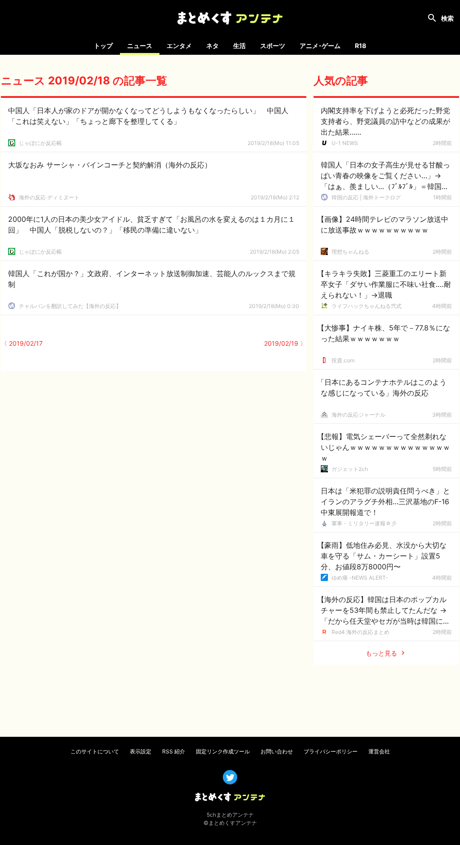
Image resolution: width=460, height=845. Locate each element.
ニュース (139, 45)
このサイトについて (95, 751)
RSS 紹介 (173, 751)
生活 (239, 45)
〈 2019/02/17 (22, 343)
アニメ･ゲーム (320, 45)
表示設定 (140, 751)
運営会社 (379, 751)
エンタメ (179, 45)
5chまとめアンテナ (230, 814)
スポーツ (272, 45)
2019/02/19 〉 (285, 343)
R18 (360, 45)
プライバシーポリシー (331, 751)
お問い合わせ (277, 751)
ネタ (212, 45)
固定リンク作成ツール (223, 751)
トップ (103, 45)
